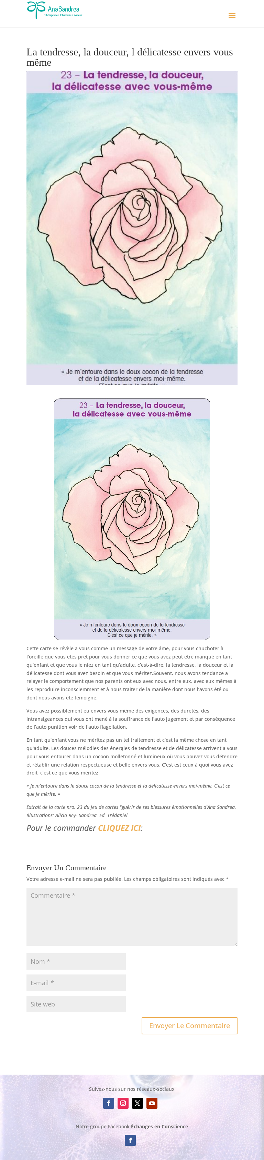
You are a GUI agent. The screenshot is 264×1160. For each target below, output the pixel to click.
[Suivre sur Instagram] (123, 1103)
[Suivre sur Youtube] (151, 1103)
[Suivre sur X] (137, 1103)
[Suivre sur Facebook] (108, 1103)
